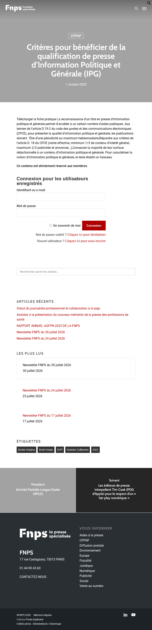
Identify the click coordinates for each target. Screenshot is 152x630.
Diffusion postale (92, 545)
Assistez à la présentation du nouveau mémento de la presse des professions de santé (72, 317)
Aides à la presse (91, 535)
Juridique (86, 566)
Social (84, 581)
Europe (84, 555)
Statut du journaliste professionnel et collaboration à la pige (58, 308)
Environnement (90, 550)
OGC (95, 449)
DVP (60, 449)
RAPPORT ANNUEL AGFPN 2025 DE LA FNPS (48, 326)
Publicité (86, 576)
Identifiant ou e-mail (31, 190)
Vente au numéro (91, 586)
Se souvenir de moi (67, 225)
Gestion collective (77, 449)
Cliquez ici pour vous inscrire (85, 241)
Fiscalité (85, 560)
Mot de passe (26, 206)
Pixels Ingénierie (34, 619)
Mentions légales (43, 615)
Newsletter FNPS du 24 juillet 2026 (41, 338)
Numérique (87, 571)
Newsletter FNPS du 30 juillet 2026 (41, 332)
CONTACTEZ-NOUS (33, 577)
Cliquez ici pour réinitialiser (86, 234)
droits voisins (26, 449)
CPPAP (76, 36)
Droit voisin (46, 449)
